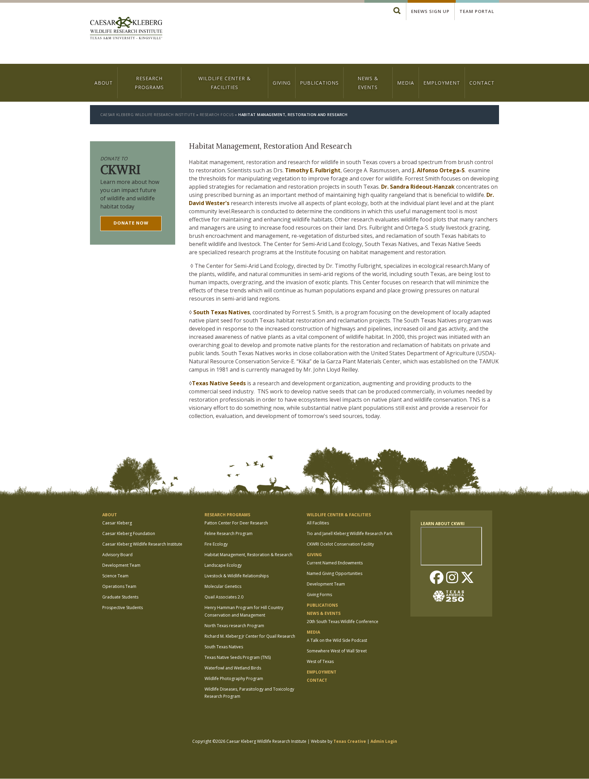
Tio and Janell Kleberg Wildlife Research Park (349, 533)
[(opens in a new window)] (451, 596)
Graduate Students (120, 597)
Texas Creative (349, 741)
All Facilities (318, 523)
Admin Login (384, 741)
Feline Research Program (229, 533)
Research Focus (217, 114)
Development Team (121, 565)
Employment (441, 83)
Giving (282, 83)
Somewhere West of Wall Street (337, 651)
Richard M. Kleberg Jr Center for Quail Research (250, 636)
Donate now (131, 223)
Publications (319, 83)
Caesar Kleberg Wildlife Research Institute (147, 114)
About (103, 83)
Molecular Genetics (223, 586)
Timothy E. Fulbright (313, 170)
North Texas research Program (234, 626)
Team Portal (476, 11)
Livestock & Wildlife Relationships (237, 576)
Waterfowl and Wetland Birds (233, 668)
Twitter (467, 578)
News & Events (368, 82)
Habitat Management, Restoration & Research (248, 555)
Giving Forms (319, 594)
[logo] (126, 28)
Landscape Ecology (223, 565)
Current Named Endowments (335, 563)
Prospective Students (122, 607)
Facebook (436, 578)
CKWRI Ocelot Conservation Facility (340, 544)
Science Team (115, 576)
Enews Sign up (430, 11)
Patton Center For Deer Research (236, 523)
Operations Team (119, 586)
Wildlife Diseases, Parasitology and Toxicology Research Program (249, 692)
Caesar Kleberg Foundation (128, 533)
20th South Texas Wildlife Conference (342, 621)
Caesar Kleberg (117, 523)
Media (405, 83)
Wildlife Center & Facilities (224, 82)
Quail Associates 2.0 (224, 597)
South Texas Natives (221, 312)
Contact (482, 83)
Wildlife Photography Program (234, 678)
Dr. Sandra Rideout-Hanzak (418, 186)
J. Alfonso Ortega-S (438, 170)
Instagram (451, 578)
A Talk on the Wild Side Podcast (337, 640)
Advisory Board (117, 555)
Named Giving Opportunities (334, 573)
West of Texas (320, 661)
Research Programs (149, 82)
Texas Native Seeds (219, 383)
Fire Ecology (216, 544)
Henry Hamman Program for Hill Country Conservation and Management (244, 611)
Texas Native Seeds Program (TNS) (238, 657)
